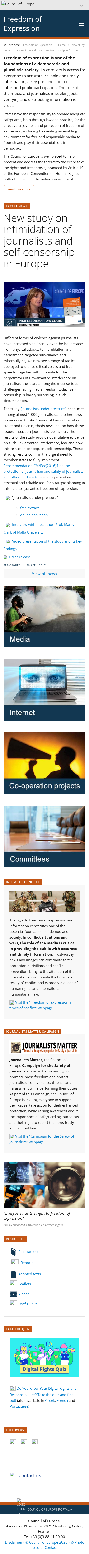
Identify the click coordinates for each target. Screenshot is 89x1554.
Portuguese (19, 1406)
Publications (27, 1251)
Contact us (30, 1475)
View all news (44, 573)
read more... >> (19, 189)
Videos (23, 1293)
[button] (44, 5)
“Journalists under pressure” (43, 408)
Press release (19, 556)
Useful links (27, 1303)
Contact (51, 1547)
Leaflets (24, 1283)
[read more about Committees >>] (44, 836)
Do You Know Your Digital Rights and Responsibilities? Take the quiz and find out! (43, 1394)
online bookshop (34, 514)
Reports (26, 1262)
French (62, 1400)
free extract (29, 507)
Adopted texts (29, 1273)
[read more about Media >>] (44, 616)
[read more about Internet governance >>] (44, 690)
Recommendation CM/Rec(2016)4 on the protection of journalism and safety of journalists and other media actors (43, 471)
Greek (50, 1400)
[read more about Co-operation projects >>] (44, 763)
